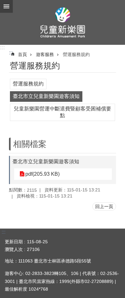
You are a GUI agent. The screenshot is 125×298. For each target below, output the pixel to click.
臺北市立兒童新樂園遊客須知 (46, 96)
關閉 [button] (6, 6)
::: (2, 47)
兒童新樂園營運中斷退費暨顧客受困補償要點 (62, 112)
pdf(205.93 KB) (42, 174)
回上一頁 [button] (104, 206)
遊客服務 (45, 54)
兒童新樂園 (62, 22)
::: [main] (11, 52)
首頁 (22, 54)
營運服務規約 (76, 54)
